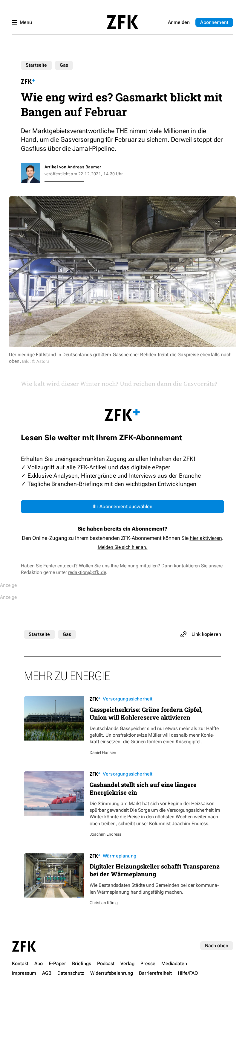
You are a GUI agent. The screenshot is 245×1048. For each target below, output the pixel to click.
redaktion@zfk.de (87, 572)
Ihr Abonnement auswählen (123, 506)
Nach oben (216, 945)
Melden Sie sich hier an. (123, 547)
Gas (64, 65)
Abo (214, 22)
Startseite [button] (122, 22)
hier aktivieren (206, 538)
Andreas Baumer (84, 166)
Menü (26, 22)
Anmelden (179, 22)
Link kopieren (206, 634)
